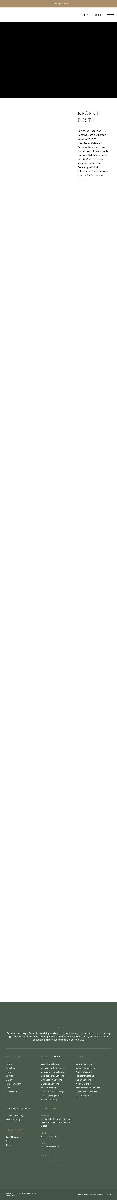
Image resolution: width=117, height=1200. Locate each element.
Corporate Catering (19, 1108)
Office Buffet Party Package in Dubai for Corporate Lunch (93, 175)
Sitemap (108, 1194)
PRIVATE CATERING (51, 1056)
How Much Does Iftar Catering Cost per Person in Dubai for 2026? (93, 135)
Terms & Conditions (97, 1194)
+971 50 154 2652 (59, 3)
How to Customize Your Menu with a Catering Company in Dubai (91, 163)
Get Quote (92, 15)
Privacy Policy (83, 1194)
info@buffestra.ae (50, 1146)
